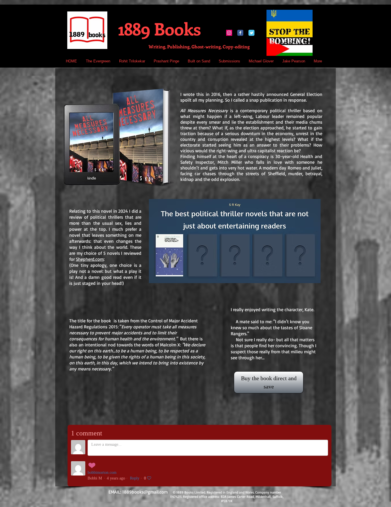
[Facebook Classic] (240, 33)
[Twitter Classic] (251, 33)
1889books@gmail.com (145, 492)
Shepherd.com (90, 259)
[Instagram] (229, 33)
